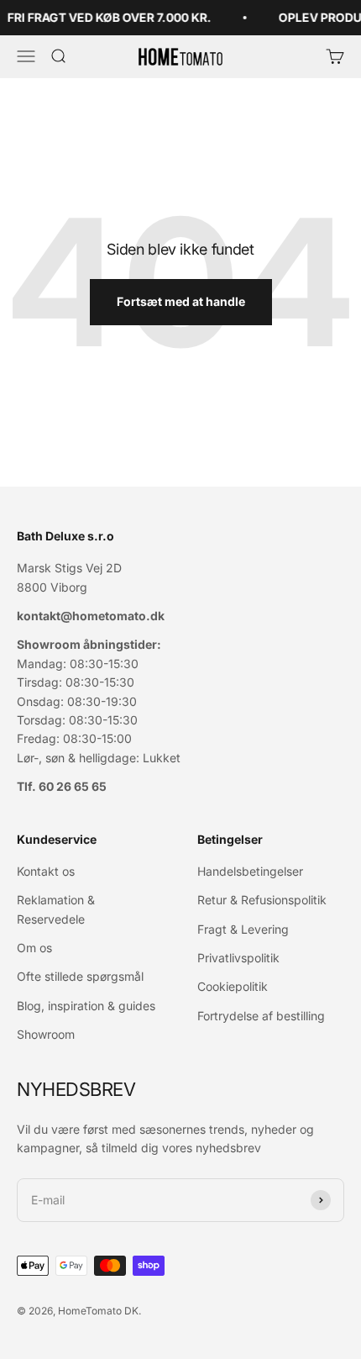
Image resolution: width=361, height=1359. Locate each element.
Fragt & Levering (243, 929)
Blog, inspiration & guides (86, 1005)
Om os (34, 947)
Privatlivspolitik (238, 958)
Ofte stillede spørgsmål (80, 976)
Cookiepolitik (232, 986)
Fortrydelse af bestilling (261, 1016)
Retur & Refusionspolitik (262, 900)
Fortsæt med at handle (181, 301)
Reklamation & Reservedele (56, 909)
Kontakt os (46, 871)
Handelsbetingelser (250, 871)
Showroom (46, 1034)
